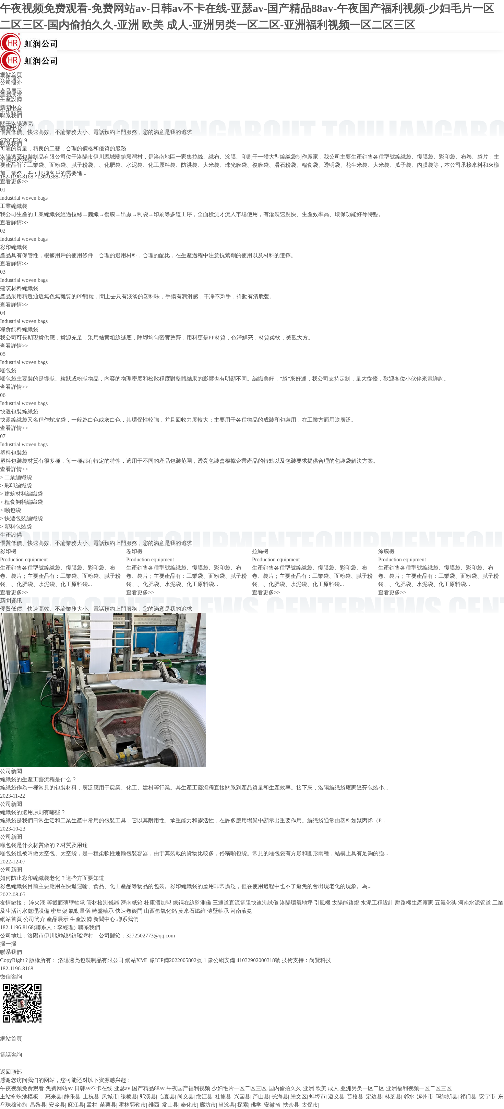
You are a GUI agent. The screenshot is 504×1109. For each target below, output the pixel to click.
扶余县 (291, 1105)
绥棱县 (129, 1096)
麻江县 (76, 1105)
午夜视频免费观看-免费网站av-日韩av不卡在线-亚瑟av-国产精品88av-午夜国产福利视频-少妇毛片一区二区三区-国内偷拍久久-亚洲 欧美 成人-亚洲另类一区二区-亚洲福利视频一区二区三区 (226, 1088)
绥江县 (204, 1096)
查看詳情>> (14, 222)
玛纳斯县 (447, 1096)
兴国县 (242, 1096)
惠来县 (53, 1096)
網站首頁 (11, 74)
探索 (242, 1105)
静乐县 (72, 1096)
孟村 (91, 1105)
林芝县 (393, 1096)
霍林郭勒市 (132, 1105)
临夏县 (166, 1096)
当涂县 (226, 1105)
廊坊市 (208, 1105)
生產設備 (11, 99)
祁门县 (468, 1096)
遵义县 (336, 1096)
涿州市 (425, 1096)
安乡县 (57, 1105)
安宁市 (487, 1096)
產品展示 (11, 91)
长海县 (280, 1096)
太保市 (310, 1105)
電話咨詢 (11, 1055)
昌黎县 (38, 1105)
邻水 (409, 1096)
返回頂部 (11, 1072)
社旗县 (223, 1096)
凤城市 (110, 1096)
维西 (153, 1105)
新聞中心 (11, 107)
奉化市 (189, 1105)
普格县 (355, 1096)
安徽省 (272, 1105)
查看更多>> (14, 181)
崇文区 (298, 1096)
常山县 (170, 1105)
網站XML (136, 960)
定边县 (374, 1096)
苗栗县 (108, 1105)
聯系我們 (11, 116)
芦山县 (261, 1096)
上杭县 (91, 1096)
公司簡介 (11, 83)
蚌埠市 (317, 1096)
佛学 (256, 1105)
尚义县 (185, 1096)
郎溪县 (148, 1096)
